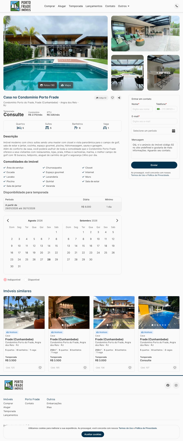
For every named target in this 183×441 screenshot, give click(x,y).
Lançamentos (94, 6)
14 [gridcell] (49, 245)
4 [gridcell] (26, 238)
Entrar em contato (141, 98)
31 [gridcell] (19, 266)
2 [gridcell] (12, 238)
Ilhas (49, 407)
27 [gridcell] (41, 259)
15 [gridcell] (56, 245)
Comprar (49, 6)
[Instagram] (176, 385)
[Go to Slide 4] (25, 325)
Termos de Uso (138, 175)
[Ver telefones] (177, 6)
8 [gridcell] (56, 238)
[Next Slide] (42, 312)
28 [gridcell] (48, 259)
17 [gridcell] (19, 252)
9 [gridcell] (12, 245)
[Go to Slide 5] (28, 325)
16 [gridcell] (11, 252)
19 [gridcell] (34, 252)
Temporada (76, 6)
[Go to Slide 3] (23, 325)
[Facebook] (167, 385)
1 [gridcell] (56, 232)
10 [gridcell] (19, 245)
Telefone (161, 104)
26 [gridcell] (34, 259)
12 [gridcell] (34, 245)
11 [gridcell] (27, 245)
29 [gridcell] (56, 259)
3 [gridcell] (19, 238)
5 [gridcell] (34, 238)
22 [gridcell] (56, 252)
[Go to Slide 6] (30, 325)
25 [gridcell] (26, 259)
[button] (24, 312)
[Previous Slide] (7, 312)
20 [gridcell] (41, 252)
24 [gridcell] (19, 259)
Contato (110, 6)
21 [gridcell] (49, 252)
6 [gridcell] (41, 238)
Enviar (154, 165)
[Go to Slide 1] (18, 325)
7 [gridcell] (49, 238)
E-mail (136, 116)
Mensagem (138, 139)
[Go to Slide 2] (20, 325)
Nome (135, 104)
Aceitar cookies (92, 434)
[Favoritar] (112, 97)
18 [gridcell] (26, 252)
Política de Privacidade (158, 175)
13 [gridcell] (41, 245)
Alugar (62, 6)
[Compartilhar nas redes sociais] (119, 97)
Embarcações (54, 403)
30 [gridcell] (11, 266)
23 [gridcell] (11, 259)
